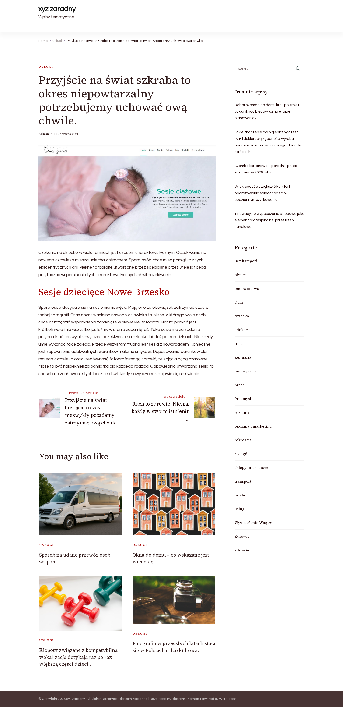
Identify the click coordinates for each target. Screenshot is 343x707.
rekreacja (243, 439)
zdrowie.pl (244, 550)
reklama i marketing (253, 426)
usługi (45, 67)
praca (239, 384)
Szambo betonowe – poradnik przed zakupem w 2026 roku (265, 169)
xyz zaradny (57, 8)
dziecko (241, 315)
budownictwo (246, 288)
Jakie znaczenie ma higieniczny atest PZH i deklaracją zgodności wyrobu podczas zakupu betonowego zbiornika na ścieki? (268, 142)
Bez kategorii (246, 260)
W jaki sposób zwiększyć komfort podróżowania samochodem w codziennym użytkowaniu (262, 193)
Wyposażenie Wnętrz (253, 522)
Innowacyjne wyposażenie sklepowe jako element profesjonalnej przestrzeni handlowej (269, 220)
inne (238, 343)
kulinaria (242, 357)
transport (242, 481)
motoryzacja (245, 371)
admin (43, 134)
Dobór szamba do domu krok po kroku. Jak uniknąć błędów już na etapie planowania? (267, 111)
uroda (239, 495)
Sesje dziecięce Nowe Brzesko (104, 292)
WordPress (227, 698)
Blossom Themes (185, 698)
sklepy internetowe (251, 467)
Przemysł (242, 398)
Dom (238, 302)
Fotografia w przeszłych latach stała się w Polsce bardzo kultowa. (174, 647)
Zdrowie (242, 536)
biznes (240, 274)
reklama (241, 412)
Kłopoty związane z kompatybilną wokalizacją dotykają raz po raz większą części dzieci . (78, 657)
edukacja (242, 329)
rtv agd (240, 453)
